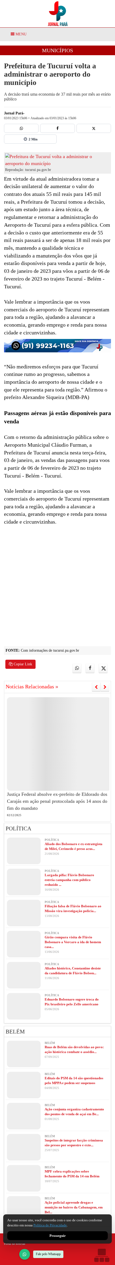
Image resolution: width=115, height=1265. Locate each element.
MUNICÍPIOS (57, 50)
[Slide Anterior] (96, 687)
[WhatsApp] (24, 1254)
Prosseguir (57, 1236)
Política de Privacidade (50, 1225)
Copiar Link (22, 664)
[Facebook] (57, 128)
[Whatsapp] (21, 128)
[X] (93, 128)
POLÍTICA (18, 828)
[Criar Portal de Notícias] (101, 1255)
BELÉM (15, 1031)
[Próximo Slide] (105, 687)
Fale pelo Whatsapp (48, 1254)
